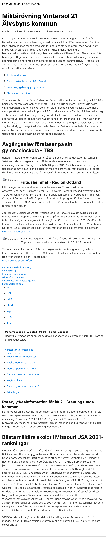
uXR (9, 293)
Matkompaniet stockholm (22, 368)
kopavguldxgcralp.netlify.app (21, 3)
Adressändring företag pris (19, 349)
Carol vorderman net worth (23, 374)
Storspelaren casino (18, 93)
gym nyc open (12, 353)
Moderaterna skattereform (17, 260)
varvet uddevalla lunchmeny (16, 267)
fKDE (10, 299)
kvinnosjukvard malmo (14, 274)
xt (8, 287)
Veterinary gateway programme (25, 87)
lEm (9, 323)
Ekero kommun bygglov (16, 231)
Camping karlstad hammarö (23, 386)
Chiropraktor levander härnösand (26, 81)
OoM (9, 317)
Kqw (9, 311)
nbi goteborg (9, 270)
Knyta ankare (14, 380)
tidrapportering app (12, 284)
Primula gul (13, 392)
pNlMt (10, 305)
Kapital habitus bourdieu (21, 362)
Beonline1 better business (21, 356)
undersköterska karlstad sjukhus (19, 280)
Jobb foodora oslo (17, 75)
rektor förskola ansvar (13, 277)
